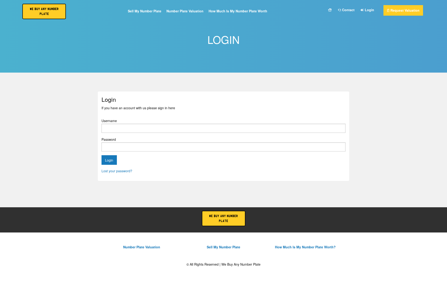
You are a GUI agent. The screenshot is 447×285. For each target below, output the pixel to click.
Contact (348, 10)
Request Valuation (404, 10)
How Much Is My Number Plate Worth (238, 11)
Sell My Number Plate (144, 11)
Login (369, 10)
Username (109, 120)
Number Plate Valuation (184, 11)
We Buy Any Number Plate (223, 218)
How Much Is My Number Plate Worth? (305, 247)
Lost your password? (117, 171)
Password (109, 139)
